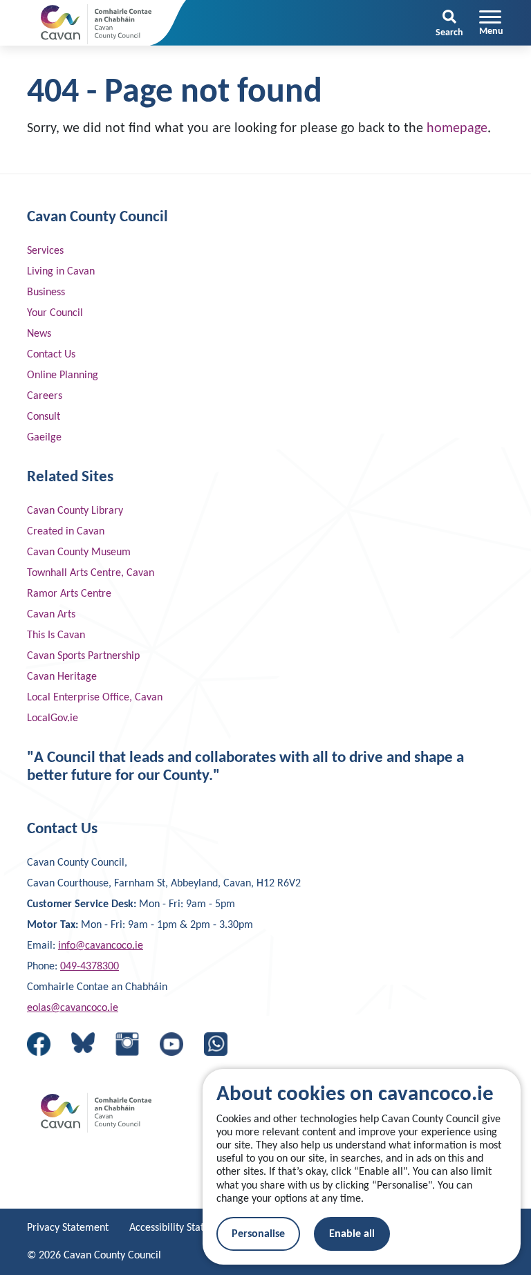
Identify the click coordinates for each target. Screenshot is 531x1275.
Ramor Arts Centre (69, 593)
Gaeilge (44, 437)
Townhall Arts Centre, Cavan (90, 573)
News (39, 333)
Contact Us (51, 354)
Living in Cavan (61, 271)
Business (46, 292)
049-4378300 (89, 966)
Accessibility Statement (181, 1228)
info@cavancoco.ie (100, 945)
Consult (43, 416)
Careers (44, 396)
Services (45, 251)
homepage (457, 129)
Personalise (258, 1234)
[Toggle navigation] (491, 23)
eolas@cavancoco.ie (72, 1008)
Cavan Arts (51, 614)
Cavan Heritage (62, 676)
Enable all (352, 1234)
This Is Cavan (56, 635)
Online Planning (62, 375)
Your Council (55, 313)
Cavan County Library (75, 510)
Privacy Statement (68, 1228)
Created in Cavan (65, 531)
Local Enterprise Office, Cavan (94, 697)
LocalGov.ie (52, 718)
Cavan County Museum (79, 552)
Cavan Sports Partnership (83, 656)
